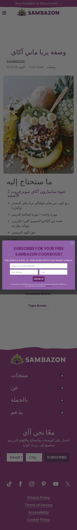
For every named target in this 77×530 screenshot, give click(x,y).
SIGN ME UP (38, 279)
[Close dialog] (72, 243)
